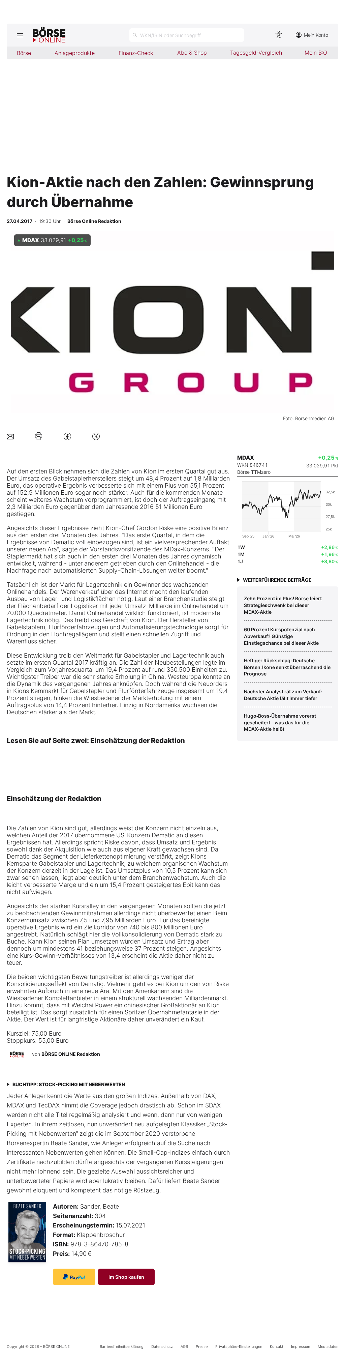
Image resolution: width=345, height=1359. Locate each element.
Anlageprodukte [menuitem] (75, 53)
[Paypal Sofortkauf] (74, 1277)
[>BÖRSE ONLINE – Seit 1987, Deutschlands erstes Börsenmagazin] (49, 35)
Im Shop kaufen (126, 1277)
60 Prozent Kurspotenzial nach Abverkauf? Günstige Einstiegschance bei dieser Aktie (281, 636)
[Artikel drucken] (38, 436)
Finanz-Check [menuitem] (136, 53)
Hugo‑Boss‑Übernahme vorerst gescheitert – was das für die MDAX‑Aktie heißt (280, 722)
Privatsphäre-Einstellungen (238, 1346)
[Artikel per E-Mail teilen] (10, 436)
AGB (184, 1346)
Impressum (300, 1346)
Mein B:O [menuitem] (316, 52)
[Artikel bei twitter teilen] (96, 436)
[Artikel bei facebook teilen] (67, 436)
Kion (150, 471)
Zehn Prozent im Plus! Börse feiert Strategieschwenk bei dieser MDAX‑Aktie (283, 605)
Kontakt (276, 1346)
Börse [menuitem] (24, 53)
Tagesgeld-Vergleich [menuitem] (256, 52)
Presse (202, 1346)
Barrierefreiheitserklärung (122, 1346)
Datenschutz (162, 1346)
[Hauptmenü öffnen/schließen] (20, 35)
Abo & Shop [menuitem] (192, 52)
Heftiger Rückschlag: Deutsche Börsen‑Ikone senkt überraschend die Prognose (287, 667)
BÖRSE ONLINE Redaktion (70, 1054)
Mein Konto (316, 35)
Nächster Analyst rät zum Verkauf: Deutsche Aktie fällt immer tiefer (283, 695)
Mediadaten (328, 1346)
